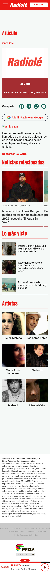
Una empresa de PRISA (25, 547)
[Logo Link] (19, 5)
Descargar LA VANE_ (15, 154)
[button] (5, 5)
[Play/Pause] (45, 567)
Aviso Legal (29, 528)
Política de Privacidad (37, 531)
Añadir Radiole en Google (27, 117)
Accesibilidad (44, 528)
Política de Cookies (15, 531)
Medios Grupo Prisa (25, 554)
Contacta (4, 528)
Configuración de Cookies (27, 535)
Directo (39, 5)
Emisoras (16, 528)
